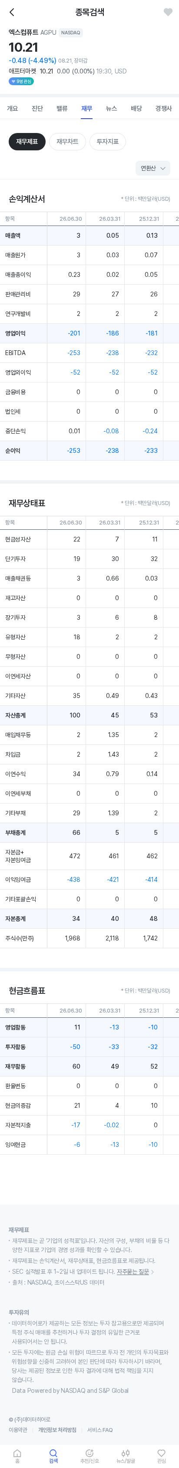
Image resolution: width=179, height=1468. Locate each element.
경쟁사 (164, 109)
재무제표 (27, 142)
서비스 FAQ (100, 1430)
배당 (136, 109)
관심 (161, 1461)
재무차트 (67, 142)
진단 (37, 109)
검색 (53, 1461)
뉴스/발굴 (125, 1461)
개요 (12, 109)
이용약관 (18, 1430)
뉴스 (111, 109)
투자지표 (108, 142)
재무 (87, 109)
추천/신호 (89, 1461)
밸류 (62, 109)
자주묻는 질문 (133, 1271)
